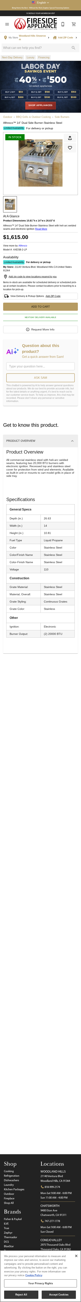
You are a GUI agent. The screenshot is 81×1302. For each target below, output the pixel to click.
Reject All (21, 1294)
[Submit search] (73, 47)
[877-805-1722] (63, 24)
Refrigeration (11, 1175)
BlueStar (9, 1246)
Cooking (9, 1171)
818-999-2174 (52, 1187)
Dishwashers (11, 1180)
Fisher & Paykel (13, 1219)
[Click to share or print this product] (70, 138)
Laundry (9, 1185)
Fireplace (9, 1198)
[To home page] (35, 24)
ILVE (6, 1223)
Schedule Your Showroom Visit (40, 13)
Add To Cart (40, 306)
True (6, 1228)
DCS (6, 1241)
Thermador (10, 1237)
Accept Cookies (58, 1294)
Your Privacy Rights (40, 1283)
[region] (40, 1276)
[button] (40, 2)
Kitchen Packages (14, 1189)
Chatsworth (49, 1206)
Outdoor (7, 116)
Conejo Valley (51, 1240)
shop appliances (40, 105)
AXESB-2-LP (20, 249)
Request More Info (42, 329)
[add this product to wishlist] (70, 148)
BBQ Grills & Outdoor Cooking (33, 116)
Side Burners (62, 116)
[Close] (76, 1256)
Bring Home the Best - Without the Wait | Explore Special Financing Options (40, 8)
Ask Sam (40, 377)
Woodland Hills (53, 1171)
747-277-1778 (52, 1221)
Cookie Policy (33, 1275)
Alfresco (22, 245)
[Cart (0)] (74, 24)
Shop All (9, 1203)
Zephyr (8, 1232)
